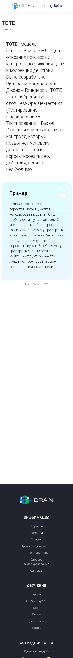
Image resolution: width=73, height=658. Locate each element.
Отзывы (36, 539)
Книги (36, 614)
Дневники (36, 621)
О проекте (36, 526)
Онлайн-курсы (36, 601)
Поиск (36, 627)
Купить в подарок (36, 651)
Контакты (36, 570)
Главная (23, 6)
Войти (58, 5)
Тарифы (36, 594)
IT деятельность (36, 553)
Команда (36, 533)
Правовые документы (36, 546)
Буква (6, 29)
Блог (36, 608)
